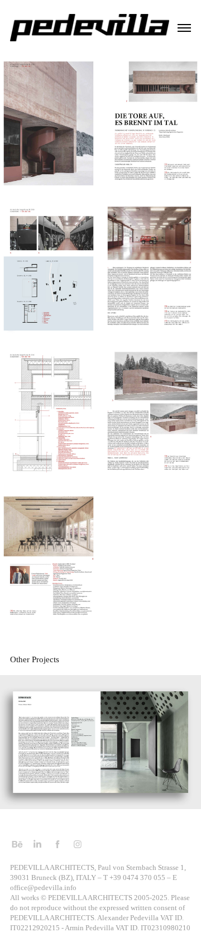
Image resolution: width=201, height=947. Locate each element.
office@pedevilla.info (43, 887)
